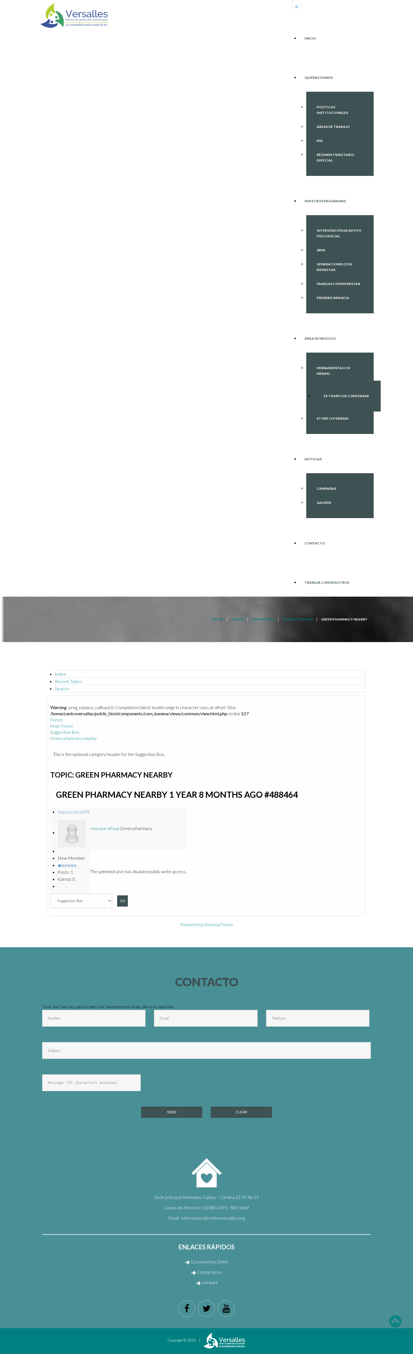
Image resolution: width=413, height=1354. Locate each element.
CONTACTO (315, 543)
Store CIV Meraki (333, 418)
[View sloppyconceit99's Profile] (72, 832)
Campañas (326, 488)
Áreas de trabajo (333, 127)
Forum (56, 719)
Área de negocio (320, 338)
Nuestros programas (325, 201)
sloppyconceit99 (74, 811)
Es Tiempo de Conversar (346, 396)
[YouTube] (226, 1308)
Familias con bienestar (338, 284)
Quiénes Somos (319, 77)
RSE (320, 141)
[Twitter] (206, 1308)
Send (171, 1112)
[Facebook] (186, 1308)
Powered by (192, 924)
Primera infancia (333, 298)
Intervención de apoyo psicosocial (339, 233)
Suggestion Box (64, 732)
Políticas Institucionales (332, 110)
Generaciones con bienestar (334, 267)
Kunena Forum (219, 924)
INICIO (310, 38)
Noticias (313, 459)
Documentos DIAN (209, 1261)
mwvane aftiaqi (104, 828)
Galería (324, 502)
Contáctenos (209, 1272)
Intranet (209, 1282)
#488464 (281, 794)
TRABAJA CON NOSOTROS (327, 582)
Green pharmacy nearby (73, 738)
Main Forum (61, 725)
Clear (241, 1112)
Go (122, 901)
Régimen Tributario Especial (335, 157)
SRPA (321, 250)
